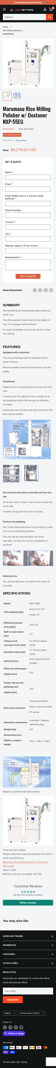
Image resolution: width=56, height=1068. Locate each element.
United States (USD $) (29, 1013)
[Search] (49, 17)
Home (5, 27)
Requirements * (13, 257)
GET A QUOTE (28, 276)
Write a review (28, 902)
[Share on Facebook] (35, 290)
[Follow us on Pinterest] (16, 1027)
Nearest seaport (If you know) (21, 245)
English (7, 1013)
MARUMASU (8, 34)
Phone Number (13, 210)
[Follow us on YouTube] (21, 1027)
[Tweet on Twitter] (46, 290)
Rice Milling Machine (12, 30)
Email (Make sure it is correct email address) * (24, 197)
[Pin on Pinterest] (40, 290)
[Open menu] (4, 9)
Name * (9, 172)
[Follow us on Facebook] (5, 1027)
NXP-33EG (8, 866)
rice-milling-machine (12, 135)
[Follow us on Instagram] (10, 1027)
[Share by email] (51, 290)
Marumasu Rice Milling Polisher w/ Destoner (25, 862)
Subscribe (13, 999)
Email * (9, 184)
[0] (51, 9)
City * (8, 234)
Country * (10, 222)
